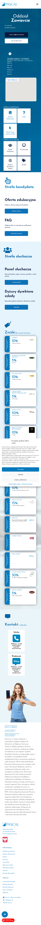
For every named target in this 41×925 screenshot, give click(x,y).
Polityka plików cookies (15, 484)
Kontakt (5, 870)
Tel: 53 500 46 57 (16, 41)
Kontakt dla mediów (9, 873)
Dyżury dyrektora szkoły (10, 166)
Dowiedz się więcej (16, 233)
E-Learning (24, 149)
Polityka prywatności (27, 484)
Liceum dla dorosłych (9, 881)
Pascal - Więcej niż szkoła (12, 897)
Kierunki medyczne (8, 887)
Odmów (20, 474)
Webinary (5, 892)
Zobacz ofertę (16, 211)
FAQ (24, 117)
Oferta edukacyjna (10, 118)
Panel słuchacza (10, 150)
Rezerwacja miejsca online (10, 133)
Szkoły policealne (8, 884)
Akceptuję (20, 469)
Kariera (5, 857)
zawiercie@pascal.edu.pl (16, 34)
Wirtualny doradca (8, 868)
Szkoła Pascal (7, 902)
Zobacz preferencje (20, 480)
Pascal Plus (6, 862)
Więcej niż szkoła (8, 865)
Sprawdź (16, 307)
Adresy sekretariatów (9, 854)
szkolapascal (9, 900)
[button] (37, 4)
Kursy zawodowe (7, 890)
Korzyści (5, 859)
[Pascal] (9, 4)
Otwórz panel (16, 282)
